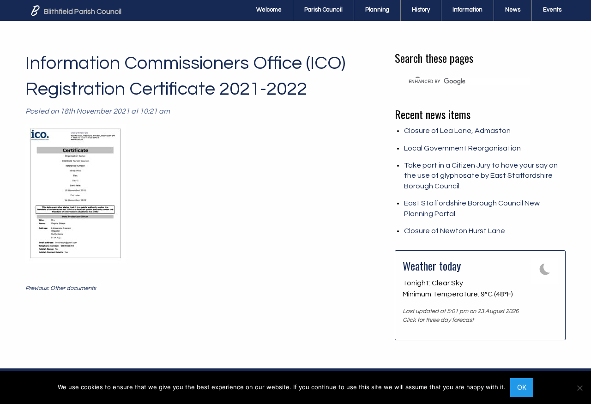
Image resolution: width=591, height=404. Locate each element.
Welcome (269, 10)
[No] (579, 387)
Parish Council (323, 10)
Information (467, 10)
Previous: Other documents (60, 288)
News (512, 10)
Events (552, 10)
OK (521, 387)
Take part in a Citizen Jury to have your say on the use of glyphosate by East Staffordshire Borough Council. (481, 176)
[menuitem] (269, 10)
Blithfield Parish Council (81, 11)
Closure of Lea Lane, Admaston (457, 130)
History (421, 10)
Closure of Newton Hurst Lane (454, 231)
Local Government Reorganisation (462, 148)
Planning (377, 10)
